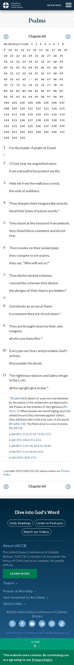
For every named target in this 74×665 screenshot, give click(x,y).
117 (14, 114)
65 (36, 79)
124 (6, 120)
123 (62, 114)
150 (22, 137)
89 (61, 90)
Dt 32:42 (45, 445)
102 (22, 102)
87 (49, 90)
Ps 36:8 (25, 457)
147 (62, 131)
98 (55, 96)
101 (14, 102)
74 (30, 85)
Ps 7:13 (23, 445)
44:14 (32, 451)
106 (54, 102)
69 (61, 79)
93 (24, 96)
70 (5, 85)
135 (30, 126)
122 (54, 114)
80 (5, 90)
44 (30, 67)
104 (38, 102)
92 (18, 96)
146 (54, 131)
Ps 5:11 (23, 451)
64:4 (15, 434)
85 (36, 90)
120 (38, 114)
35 (36, 61)
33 (24, 61)
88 (55, 90)
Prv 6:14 (36, 440)
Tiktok (61, 623)
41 (12, 67)
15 (41, 50)
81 (12, 90)
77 (49, 85)
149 (14, 137)
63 (24, 79)
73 (24, 85)
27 (49, 55)
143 (30, 131)
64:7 (15, 440)
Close (35, 641)
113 (46, 108)
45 (36, 67)
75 (36, 85)
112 (38, 108)
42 (18, 67)
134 (22, 126)
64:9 (15, 451)
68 (55, 79)
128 (38, 120)
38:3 (36, 445)
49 (61, 67)
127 (30, 120)
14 (35, 50)
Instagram (51, 623)
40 (5, 67)
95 (36, 96)
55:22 (40, 434)
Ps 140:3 (24, 440)
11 (16, 50)
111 (30, 108)
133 (14, 126)
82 (18, 90)
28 (55, 55)
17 (53, 50)
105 (46, 102)
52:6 (40, 451)
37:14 (32, 434)
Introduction (16, 44)
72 (18, 85)
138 (54, 126)
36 (43, 61)
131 (62, 120)
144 (38, 131)
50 (5, 73)
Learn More (20, 573)
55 (36, 73)
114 (54, 108)
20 (5, 55)
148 (6, 137)
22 (18, 55)
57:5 (48, 434)
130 (54, 120)
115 (62, 108)
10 (10, 50)
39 (61, 61)
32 (18, 61)
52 (18, 73)
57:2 (33, 457)
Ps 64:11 (15, 428)
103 (30, 102)
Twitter (12, 623)
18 (59, 50)
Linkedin (42, 623)
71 (12, 85)
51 (12, 73)
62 (18, 79)
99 (61, 96)
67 (49, 79)
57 (49, 73)
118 (22, 114)
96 (43, 96)
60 (5, 79)
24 (30, 55)
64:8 (15, 445)
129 (46, 120)
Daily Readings (20, 523)
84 (30, 90)
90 (5, 96)
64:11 (16, 457)
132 (6, 126)
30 (5, 61)
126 (22, 120)
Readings (54, 5)
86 (43, 90)
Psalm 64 (17, 398)
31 (12, 61)
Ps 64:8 (15, 423)
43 (24, 67)
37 (49, 61)
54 (30, 73)
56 (43, 73)
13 (28, 50)
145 (46, 131)
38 (55, 61)
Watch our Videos (36, 531)
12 (22, 50)
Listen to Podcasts (49, 523)
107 (62, 102)
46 (43, 67)
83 (24, 90)
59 (61, 73)
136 (38, 126)
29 (61, 55)
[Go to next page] (68, 36)
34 (30, 61)
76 (43, 85)
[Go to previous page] (6, 36)
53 (24, 73)
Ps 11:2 (23, 434)
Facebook (22, 623)
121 (46, 114)
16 (47, 50)
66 (43, 79)
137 (46, 126)
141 (14, 131)
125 (14, 120)
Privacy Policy (42, 659)
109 (14, 108)
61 (12, 79)
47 (49, 67)
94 (30, 96)
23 (24, 55)
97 (49, 96)
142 (22, 131)
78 (55, 85)
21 (12, 55)
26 (43, 55)
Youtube (32, 623)
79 (61, 85)
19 (66, 50)
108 (6, 108)
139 (62, 126)
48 (55, 67)
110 (22, 108)
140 (6, 131)
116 (6, 114)
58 (55, 73)
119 (30, 114)
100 (6, 102)
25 (36, 55)
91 (12, 96)
